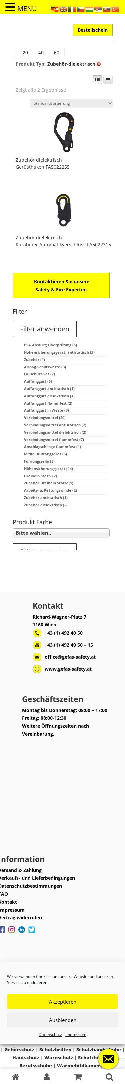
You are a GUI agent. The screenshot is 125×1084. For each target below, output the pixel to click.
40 (41, 52)
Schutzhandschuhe (98, 1049)
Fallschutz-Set (39, 373)
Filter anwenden (44, 328)
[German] (55, 9)
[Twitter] (31, 933)
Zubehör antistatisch (46, 497)
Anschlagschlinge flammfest (52, 446)
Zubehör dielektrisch (39, 160)
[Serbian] (98, 9)
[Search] (109, 1077)
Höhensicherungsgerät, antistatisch (59, 352)
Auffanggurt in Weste (46, 410)
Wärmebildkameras (81, 1065)
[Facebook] (11, 933)
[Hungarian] (89, 9)
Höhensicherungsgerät (48, 468)
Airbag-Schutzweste (45, 366)
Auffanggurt (38, 381)
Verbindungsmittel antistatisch (55, 424)
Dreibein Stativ (40, 475)
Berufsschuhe (35, 1065)
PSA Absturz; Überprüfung (50, 344)
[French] (72, 9)
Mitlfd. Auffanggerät (45, 453)
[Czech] (81, 9)
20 (25, 52)
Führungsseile (39, 461)
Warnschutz (58, 1057)
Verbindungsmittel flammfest (54, 439)
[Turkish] (115, 9)
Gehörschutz (19, 1049)
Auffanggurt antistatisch (49, 388)
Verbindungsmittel (45, 417)
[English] (63, 9)
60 (56, 52)
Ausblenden (62, 1020)
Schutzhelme (93, 1057)
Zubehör (34, 359)
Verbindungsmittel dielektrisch (55, 432)
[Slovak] (107, 9)
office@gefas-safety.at (70, 657)
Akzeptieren (62, 1001)
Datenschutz (50, 1034)
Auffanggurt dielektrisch (49, 395)
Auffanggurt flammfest (48, 403)
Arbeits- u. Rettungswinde (50, 490)
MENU (27, 8)
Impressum (75, 1034)
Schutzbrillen (55, 1049)
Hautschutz (25, 1057)
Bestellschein (93, 30)
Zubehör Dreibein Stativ (48, 482)
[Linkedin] (21, 933)
